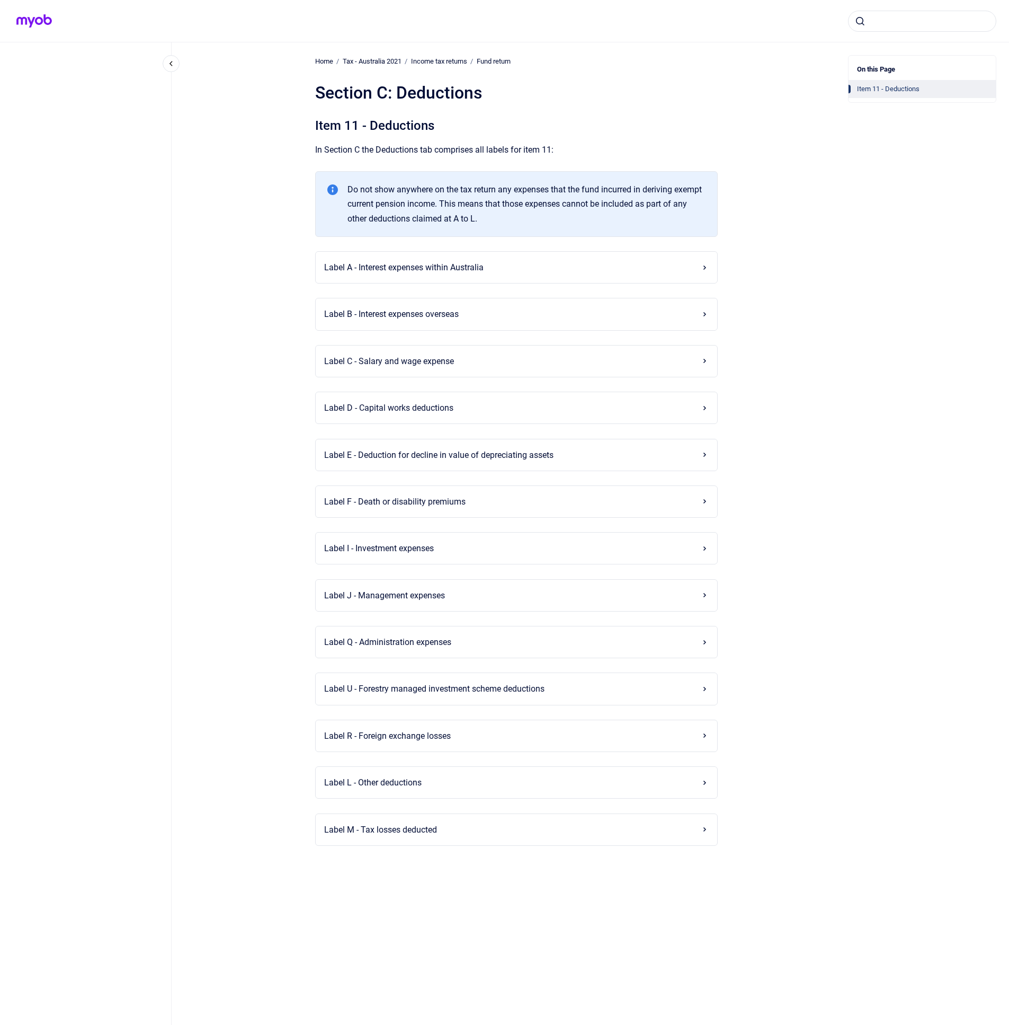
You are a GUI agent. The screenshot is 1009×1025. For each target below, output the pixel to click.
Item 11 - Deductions (888, 89)
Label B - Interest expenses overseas (391, 314)
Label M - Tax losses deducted (380, 830)
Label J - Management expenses (384, 595)
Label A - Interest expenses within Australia (404, 267)
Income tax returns (439, 61)
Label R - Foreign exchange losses (387, 736)
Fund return (494, 61)
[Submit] (860, 21)
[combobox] (922, 21)
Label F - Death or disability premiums (395, 502)
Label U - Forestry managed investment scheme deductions (434, 689)
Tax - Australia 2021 (372, 61)
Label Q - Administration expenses (387, 642)
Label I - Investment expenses (379, 548)
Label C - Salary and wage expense (389, 361)
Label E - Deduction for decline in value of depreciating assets (438, 455)
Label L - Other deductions (373, 782)
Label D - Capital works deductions (388, 408)
